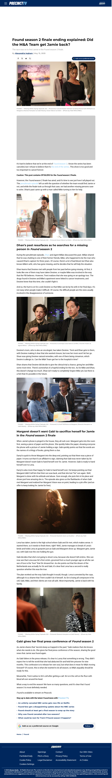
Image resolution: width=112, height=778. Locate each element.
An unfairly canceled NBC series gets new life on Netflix (44, 703)
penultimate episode (29, 183)
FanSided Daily (26, 756)
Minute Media (14, 770)
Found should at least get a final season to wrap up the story (46, 710)
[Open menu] (5, 3)
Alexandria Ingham (24, 53)
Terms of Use (85, 756)
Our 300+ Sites (86, 752)
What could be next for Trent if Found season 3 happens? (44, 718)
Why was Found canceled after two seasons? (39, 714)
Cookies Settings (27, 764)
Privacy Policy (62, 756)
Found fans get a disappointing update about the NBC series (46, 707)
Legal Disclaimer (45, 760)
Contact (59, 752)
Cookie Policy (25, 760)
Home (19, 734)
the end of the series (60, 167)
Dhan (47, 255)
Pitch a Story (43, 756)
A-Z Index (84, 760)
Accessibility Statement (66, 760)
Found (26, 734)
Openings (42, 752)
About (22, 752)
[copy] (30, 58)
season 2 (60, 164)
